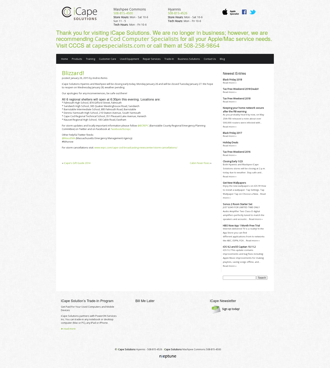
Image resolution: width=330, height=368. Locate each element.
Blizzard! (73, 73)
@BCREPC (143, 125)
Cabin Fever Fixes (200, 163)
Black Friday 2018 (232, 79)
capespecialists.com (118, 45)
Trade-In (169, 59)
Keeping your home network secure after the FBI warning (243, 109)
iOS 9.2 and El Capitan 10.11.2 (239, 246)
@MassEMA (69, 138)
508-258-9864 (201, 45)
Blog (222, 59)
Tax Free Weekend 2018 (236, 98)
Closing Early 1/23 (233, 161)
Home (64, 59)
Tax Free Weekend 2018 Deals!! (241, 89)
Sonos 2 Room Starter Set (237, 204)
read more (68, 328)
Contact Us (210, 59)
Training (90, 59)
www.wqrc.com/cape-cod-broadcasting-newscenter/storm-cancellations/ (135, 147)
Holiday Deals (230, 142)
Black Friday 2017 (232, 133)
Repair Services (152, 59)
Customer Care (107, 59)
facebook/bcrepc (121, 129)
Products (77, 59)
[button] (225, 309)
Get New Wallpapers (234, 182)
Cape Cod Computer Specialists (137, 39)
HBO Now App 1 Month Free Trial (241, 225)
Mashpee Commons (129, 9)
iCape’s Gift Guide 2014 (77, 163)
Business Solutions (189, 59)
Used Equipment (129, 59)
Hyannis (174, 9)
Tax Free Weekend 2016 (236, 151)
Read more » (229, 82)
